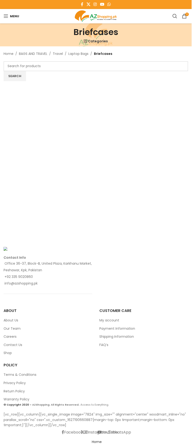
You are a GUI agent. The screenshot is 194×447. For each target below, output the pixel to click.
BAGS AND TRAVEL (33, 53)
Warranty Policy (16, 399)
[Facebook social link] (82, 4)
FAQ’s (103, 344)
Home (8, 53)
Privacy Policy (15, 383)
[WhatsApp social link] (109, 4)
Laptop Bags (78, 53)
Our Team (12, 328)
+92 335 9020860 (18, 276)
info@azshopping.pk (21, 283)
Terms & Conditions (20, 374)
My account (109, 320)
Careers (10, 336)
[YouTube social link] (102, 4)
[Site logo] (96, 15)
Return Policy (14, 391)
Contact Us (13, 344)
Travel (58, 53)
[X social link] (88, 4)
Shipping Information (116, 336)
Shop (8, 353)
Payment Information (117, 328)
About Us (11, 320)
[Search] (175, 16)
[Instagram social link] (95, 4)
